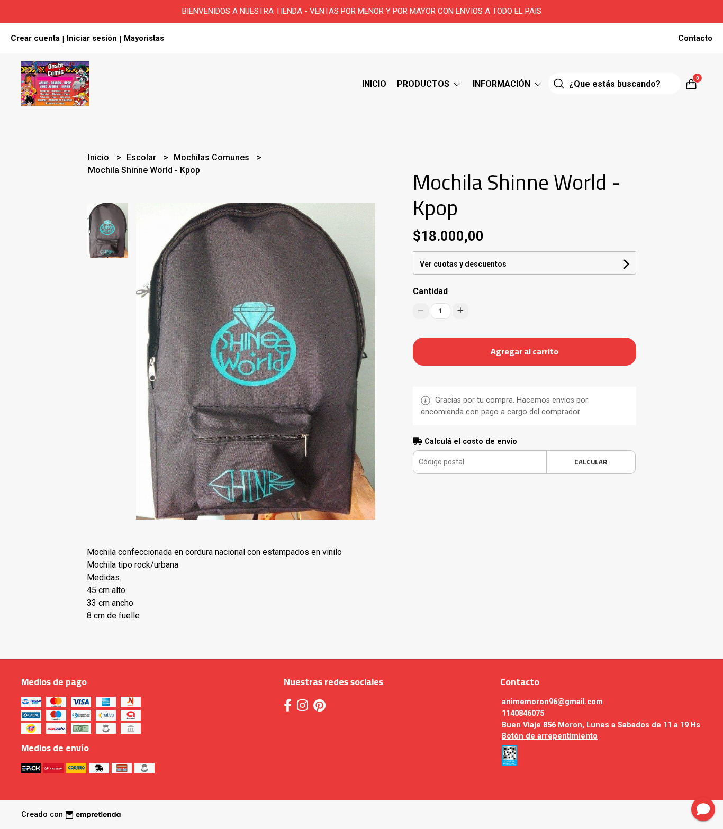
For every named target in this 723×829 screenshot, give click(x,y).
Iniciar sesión (92, 38)
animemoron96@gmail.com (552, 701)
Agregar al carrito (524, 351)
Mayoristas (144, 38)
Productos (424, 84)
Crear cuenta (35, 38)
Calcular (590, 462)
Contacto (695, 38)
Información (502, 84)
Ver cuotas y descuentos (463, 264)
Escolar (142, 157)
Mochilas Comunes (212, 157)
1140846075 (523, 713)
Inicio (374, 84)
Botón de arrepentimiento (550, 736)
